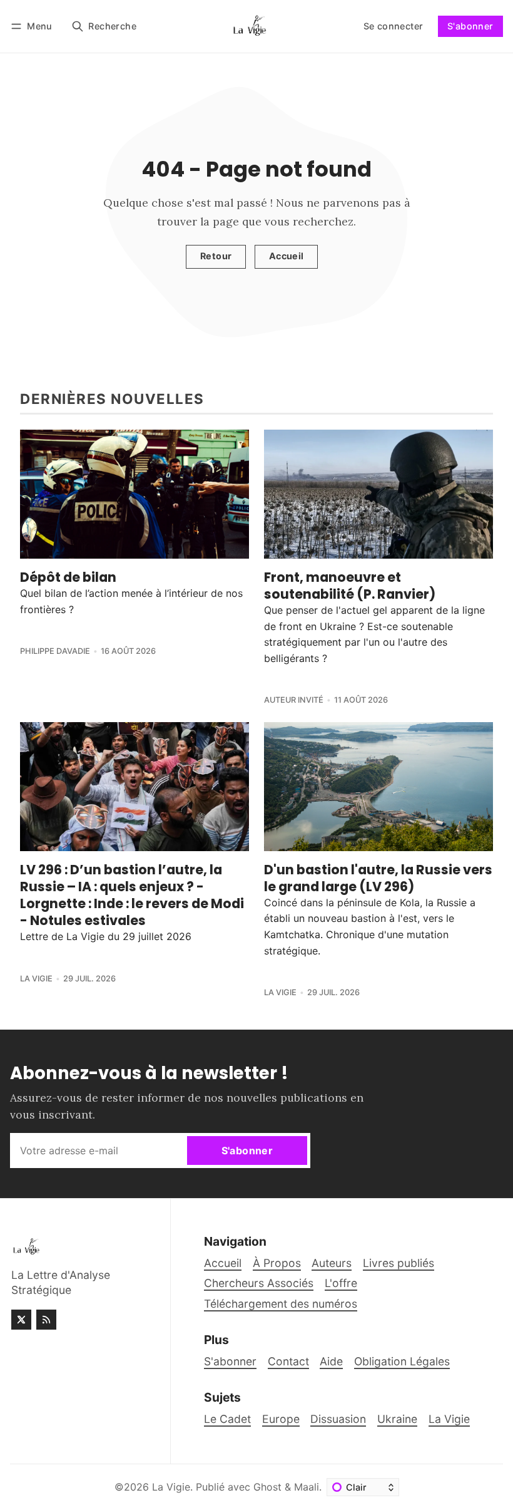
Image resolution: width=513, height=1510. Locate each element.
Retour (215, 256)
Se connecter (393, 26)
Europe (281, 1418)
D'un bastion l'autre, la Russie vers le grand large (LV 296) (378, 878)
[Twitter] (21, 1320)
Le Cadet (227, 1418)
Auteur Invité (293, 700)
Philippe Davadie (55, 651)
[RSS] (46, 1320)
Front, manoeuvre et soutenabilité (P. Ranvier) (349, 585)
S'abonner (470, 26)
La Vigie (36, 978)
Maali (306, 1487)
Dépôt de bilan (68, 577)
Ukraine (397, 1418)
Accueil (286, 256)
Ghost (267, 1487)
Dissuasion (338, 1418)
